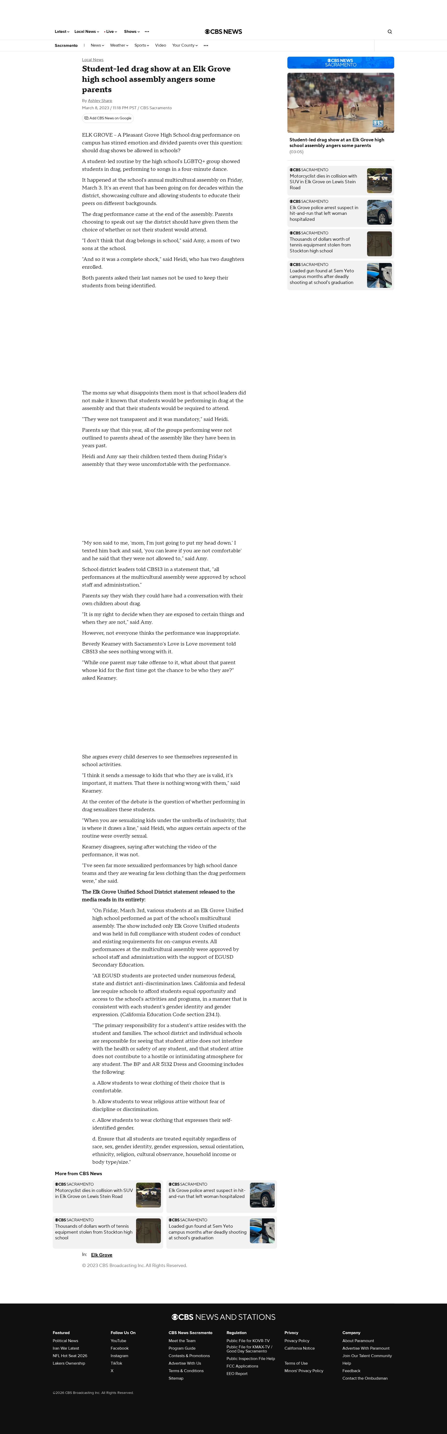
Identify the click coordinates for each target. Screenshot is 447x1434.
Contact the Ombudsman (365, 1378)
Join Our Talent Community (367, 1356)
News (96, 45)
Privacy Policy (297, 1341)
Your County (184, 45)
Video (160, 45)
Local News (85, 32)
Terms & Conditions (186, 1371)
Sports (141, 45)
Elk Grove (101, 1255)
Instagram (119, 1356)
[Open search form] (390, 31)
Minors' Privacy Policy (304, 1371)
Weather (118, 45)
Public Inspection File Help (251, 1359)
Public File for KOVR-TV (248, 1341)
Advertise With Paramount (366, 1348)
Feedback (351, 1371)
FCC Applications (242, 1366)
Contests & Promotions (189, 1356)
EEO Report (237, 1374)
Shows (131, 32)
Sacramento (66, 45)
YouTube (118, 1341)
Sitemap (176, 1378)
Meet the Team (182, 1341)
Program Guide (182, 1348)
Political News (65, 1341)
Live (110, 31)
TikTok (116, 1363)
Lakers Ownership (69, 1363)
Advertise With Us (185, 1363)
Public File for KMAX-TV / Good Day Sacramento (249, 1349)
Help (346, 1363)
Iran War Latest (66, 1348)
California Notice (300, 1348)
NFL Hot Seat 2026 (70, 1356)
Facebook (120, 1348)
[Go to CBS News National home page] (223, 31)
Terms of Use (296, 1363)
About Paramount (358, 1341)
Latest (61, 32)
